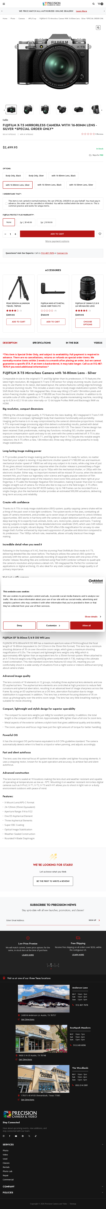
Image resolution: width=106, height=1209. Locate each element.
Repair (5, 1175)
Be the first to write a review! (53, 881)
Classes (6, 1163)
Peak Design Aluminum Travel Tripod (18, 304)
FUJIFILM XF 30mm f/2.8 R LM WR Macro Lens (87, 304)
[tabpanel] (28, 946)
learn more (28, 955)
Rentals (6, 1167)
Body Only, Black (13, 175)
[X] (29, 1136)
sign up (92, 920)
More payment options (57, 241)
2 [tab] (52, 966)
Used (5, 1158)
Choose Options (87, 323)
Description (10, 342)
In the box (72, 342)
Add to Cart (18, 321)
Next (104, 11)
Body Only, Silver (36, 175)
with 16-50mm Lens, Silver (81, 184)
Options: (7, 169)
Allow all (86, 625)
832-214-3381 (81, 1085)
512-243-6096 (79, 1045)
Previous (1, 11)
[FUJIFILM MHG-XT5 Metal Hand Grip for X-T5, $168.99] (53, 288)
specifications (42, 342)
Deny (19, 625)
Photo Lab (7, 1171)
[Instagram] (3, 1136)
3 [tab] (56, 966)
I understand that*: (12, 194)
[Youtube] (16, 1136)
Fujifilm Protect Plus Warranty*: (18, 215)
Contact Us (62, 253)
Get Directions (27, 1019)
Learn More (68, 11)
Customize (51, 625)
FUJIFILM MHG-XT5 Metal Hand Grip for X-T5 (52, 304)
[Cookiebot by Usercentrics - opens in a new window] (91, 581)
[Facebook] (9, 1136)
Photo (5, 1150)
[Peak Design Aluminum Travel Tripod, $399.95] (18, 288)
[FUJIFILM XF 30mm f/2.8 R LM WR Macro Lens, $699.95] (87, 288)
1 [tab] (48, 966)
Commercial (8, 1179)
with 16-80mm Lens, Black (63, 175)
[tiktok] (36, 1136)
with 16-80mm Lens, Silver (18, 185)
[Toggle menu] (4, 3)
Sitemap (73, 1204)
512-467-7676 (47, 253)
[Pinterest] (23, 1136)
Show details (91, 616)
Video (5, 1154)
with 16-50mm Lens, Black (49, 184)
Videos (98, 342)
